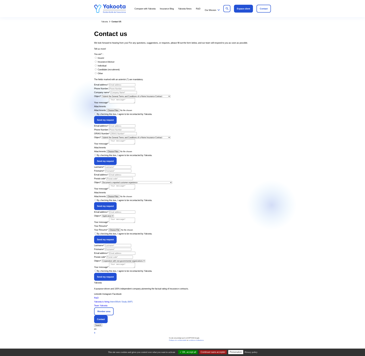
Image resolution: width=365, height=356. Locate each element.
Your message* (101, 102)
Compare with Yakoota (145, 8)
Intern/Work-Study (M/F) (121, 301)
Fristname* (99, 171)
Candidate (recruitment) (109, 69)
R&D (198, 8)
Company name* (102, 92)
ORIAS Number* (102, 133)
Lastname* (99, 167)
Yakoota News (185, 8)
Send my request (105, 120)
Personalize (236, 352)
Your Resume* (101, 230)
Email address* (101, 84)
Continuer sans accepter (213, 352)
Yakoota (110, 8)
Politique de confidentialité (177, 340)
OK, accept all (189, 352)
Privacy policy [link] (251, 352)
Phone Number (101, 88)
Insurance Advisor (106, 62)
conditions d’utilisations (196, 340)
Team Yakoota (100, 305)
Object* (97, 96)
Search (226, 8)
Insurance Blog (167, 8)
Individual (102, 65)
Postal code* (100, 178)
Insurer (101, 58)
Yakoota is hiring (101, 301)
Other (100, 73)
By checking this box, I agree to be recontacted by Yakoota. (124, 114)
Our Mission (210, 10)
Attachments (100, 110)
